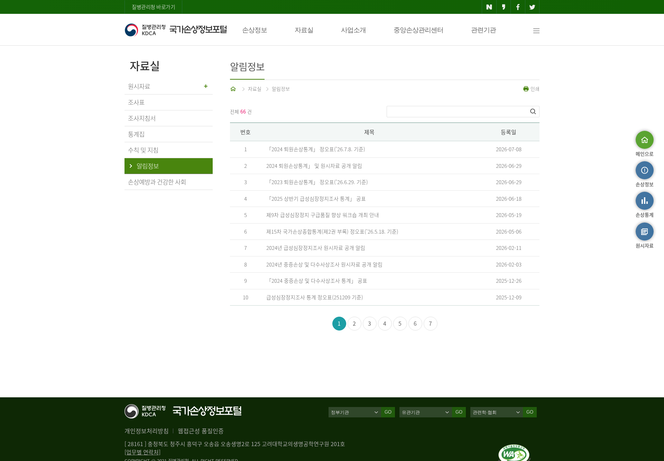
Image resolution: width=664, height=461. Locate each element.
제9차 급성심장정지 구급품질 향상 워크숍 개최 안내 (322, 215)
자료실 (304, 30)
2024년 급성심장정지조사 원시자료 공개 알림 (315, 248)
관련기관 (483, 30)
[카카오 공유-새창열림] (504, 6)
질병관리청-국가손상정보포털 (175, 30)
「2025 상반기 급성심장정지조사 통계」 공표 (316, 198)
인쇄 (534, 88)
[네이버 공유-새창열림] (489, 6)
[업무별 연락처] (142, 452)
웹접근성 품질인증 (201, 430)
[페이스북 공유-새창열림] (518, 6)
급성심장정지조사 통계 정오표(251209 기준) (314, 297)
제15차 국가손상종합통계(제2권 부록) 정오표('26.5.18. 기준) (332, 231)
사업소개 (353, 30)
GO (388, 412)
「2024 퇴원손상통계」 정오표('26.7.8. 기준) (315, 149)
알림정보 (281, 88)
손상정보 (254, 30)
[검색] (533, 111)
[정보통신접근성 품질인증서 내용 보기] (514, 448)
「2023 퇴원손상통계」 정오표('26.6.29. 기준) (317, 182)
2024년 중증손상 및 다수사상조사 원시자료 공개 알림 (324, 264)
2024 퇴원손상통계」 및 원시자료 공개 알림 (314, 166)
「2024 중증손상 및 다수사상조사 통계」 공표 (316, 280)
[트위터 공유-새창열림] (532, 6)
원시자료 (139, 86)
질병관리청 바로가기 (153, 7)
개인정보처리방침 (146, 430)
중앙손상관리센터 (418, 30)
